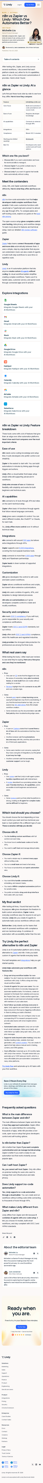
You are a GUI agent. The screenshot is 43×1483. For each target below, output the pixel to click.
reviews (13, 798)
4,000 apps (29, 556)
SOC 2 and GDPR (20, 627)
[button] (38, 4)
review (12, 776)
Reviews (9, 687)
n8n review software (29, 230)
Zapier (4, 243)
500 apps (27, 540)
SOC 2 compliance (18, 616)
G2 (16, 676)
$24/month (30, 139)
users (14, 697)
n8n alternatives (20, 705)
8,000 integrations (26, 548)
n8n (3, 199)
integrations (25, 960)
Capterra (16, 729)
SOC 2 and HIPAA (23, 634)
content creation (21, 1043)
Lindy (4, 268)
